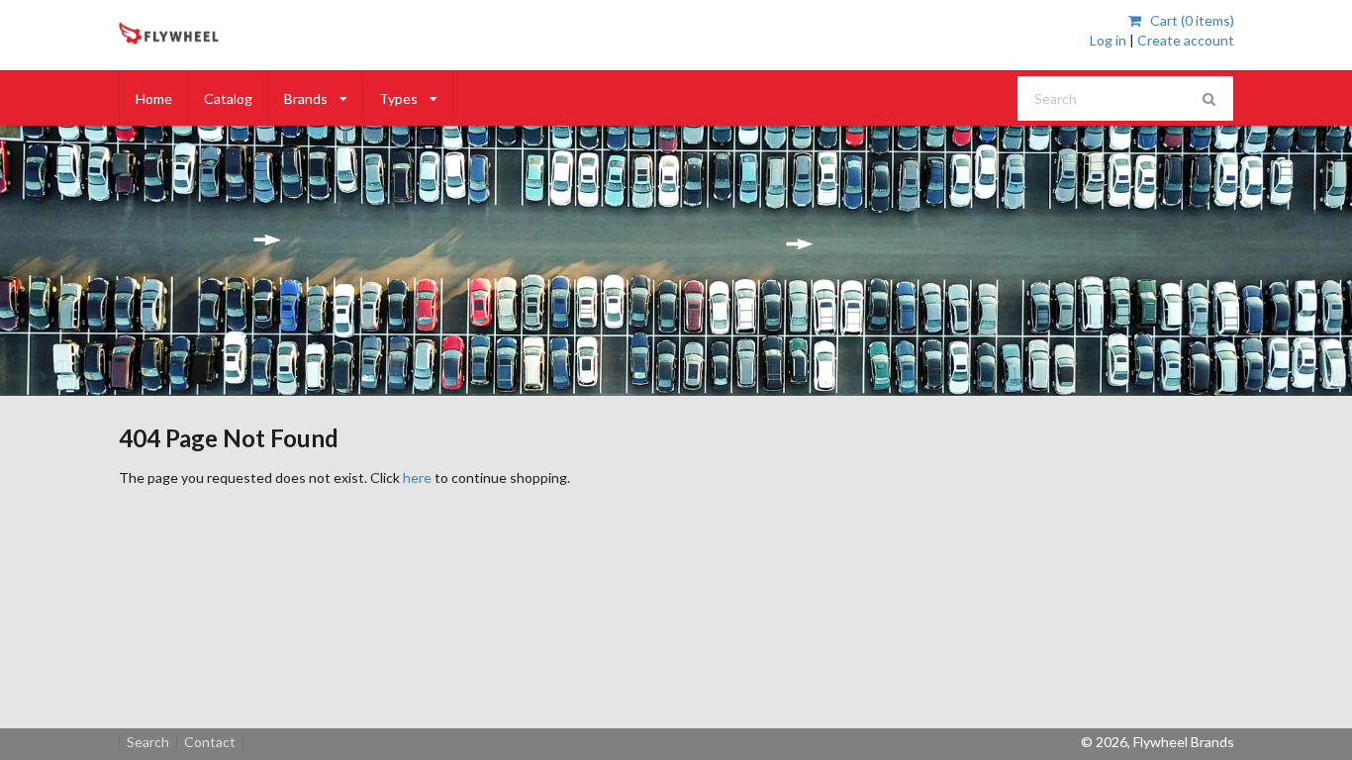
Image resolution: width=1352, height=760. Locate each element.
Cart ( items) (1190, 20)
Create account (1185, 40)
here (417, 477)
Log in (1108, 40)
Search (148, 742)
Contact (210, 742)
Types (398, 98)
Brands (306, 98)
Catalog (228, 98)
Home (154, 98)
